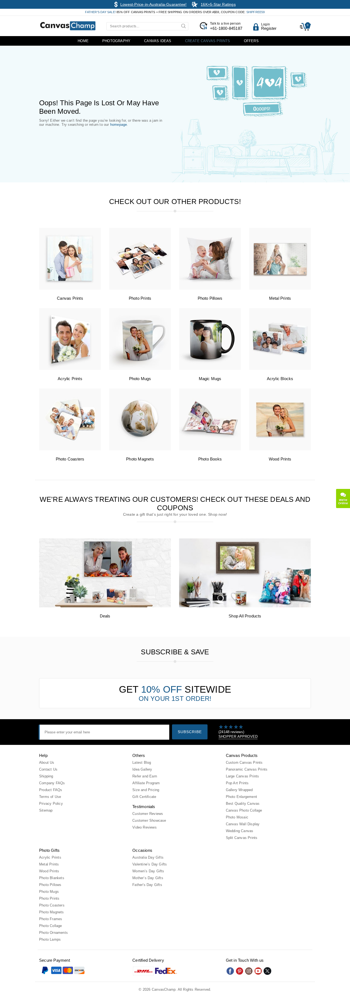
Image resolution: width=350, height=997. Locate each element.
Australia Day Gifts (148, 857)
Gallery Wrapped (239, 790)
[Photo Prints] (140, 288)
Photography (116, 41)
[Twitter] (267, 971)
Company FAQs (52, 783)
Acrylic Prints (70, 378)
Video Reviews (144, 827)
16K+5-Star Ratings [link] (218, 4)
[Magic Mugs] (210, 369)
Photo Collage (50, 926)
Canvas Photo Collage (244, 810)
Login (265, 24)
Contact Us (48, 769)
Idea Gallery (142, 769)
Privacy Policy (51, 803)
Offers (251, 41)
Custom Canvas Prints (244, 762)
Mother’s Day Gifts (147, 878)
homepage (118, 125)
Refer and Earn (144, 776)
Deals (105, 616)
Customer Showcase (149, 820)
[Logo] (68, 25)
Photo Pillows (210, 298)
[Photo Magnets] (140, 449)
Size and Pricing (145, 790)
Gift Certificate (144, 797)
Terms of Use (50, 797)
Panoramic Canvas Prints (247, 769)
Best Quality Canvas (243, 803)
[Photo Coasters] (70, 449)
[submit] (184, 25)
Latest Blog (141, 762)
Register (269, 28)
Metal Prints (280, 298)
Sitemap (45, 810)
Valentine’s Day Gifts (149, 864)
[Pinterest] (239, 971)
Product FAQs (50, 790)
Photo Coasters (70, 459)
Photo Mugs (140, 378)
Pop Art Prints (237, 783)
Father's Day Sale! (100, 12)
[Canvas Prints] (70, 288)
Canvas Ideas (157, 41)
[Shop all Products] (245, 606)
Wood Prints (280, 459)
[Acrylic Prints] (70, 369)
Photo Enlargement (241, 797)
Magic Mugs (210, 378)
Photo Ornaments (53, 933)
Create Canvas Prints (207, 41)
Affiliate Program (146, 783)
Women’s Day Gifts (148, 871)
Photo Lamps (50, 939)
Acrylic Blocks (280, 378)
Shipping (46, 776)
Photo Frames (50, 919)
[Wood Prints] (280, 449)
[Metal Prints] (280, 288)
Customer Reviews (147, 814)
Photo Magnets (140, 459)
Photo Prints (140, 298)
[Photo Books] (210, 449)
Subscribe (190, 732)
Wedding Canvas (239, 831)
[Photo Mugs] (140, 369)
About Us (46, 762)
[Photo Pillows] (210, 288)
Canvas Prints (70, 298)
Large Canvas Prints (242, 776)
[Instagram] (248, 971)
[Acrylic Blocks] (280, 369)
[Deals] (105, 606)
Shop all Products (245, 616)
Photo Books (210, 459)
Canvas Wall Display (243, 824)
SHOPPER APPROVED (238, 736)
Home (83, 41)
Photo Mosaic (237, 817)
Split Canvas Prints (242, 838)
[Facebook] (230, 971)
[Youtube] (258, 971)
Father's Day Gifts (147, 885)
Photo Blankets (51, 878)
